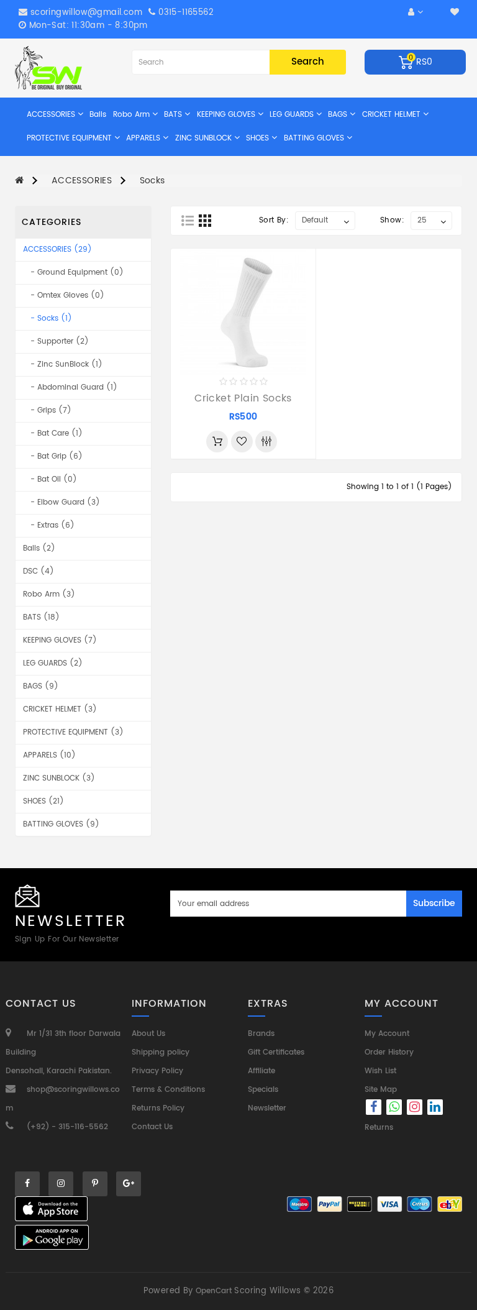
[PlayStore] (52, 1237)
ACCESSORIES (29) (57, 249)
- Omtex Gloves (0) (63, 295)
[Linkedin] (435, 1109)
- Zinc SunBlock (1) (62, 364)
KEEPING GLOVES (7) (60, 640)
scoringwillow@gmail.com (86, 12)
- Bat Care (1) (53, 433)
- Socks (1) (47, 318)
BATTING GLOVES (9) (61, 824)
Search (307, 62)
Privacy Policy (157, 1071)
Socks (152, 180)
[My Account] (415, 13)
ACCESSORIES (52, 115)
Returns (379, 1128)
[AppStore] (51, 1208)
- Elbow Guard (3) (61, 502)
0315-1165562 (185, 12)
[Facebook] (374, 1109)
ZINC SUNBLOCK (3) (59, 778)
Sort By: (274, 220)
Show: (392, 220)
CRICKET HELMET (392, 115)
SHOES (258, 138)
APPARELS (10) (49, 755)
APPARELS (144, 138)
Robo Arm (132, 115)
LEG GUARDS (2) (53, 663)
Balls (97, 115)
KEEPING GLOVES (227, 115)
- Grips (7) (47, 410)
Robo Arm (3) (49, 594)
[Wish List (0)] (454, 13)
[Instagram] (416, 1109)
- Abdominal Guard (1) (70, 387)
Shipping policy (160, 1052)
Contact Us (152, 1127)
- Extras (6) (49, 525)
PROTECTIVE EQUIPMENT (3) (73, 732)
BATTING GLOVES (315, 138)
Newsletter (267, 1108)
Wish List (380, 1071)
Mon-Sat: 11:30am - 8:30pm (86, 25)
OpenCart (214, 1291)
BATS (174, 115)
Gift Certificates (276, 1052)
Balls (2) (39, 548)
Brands (261, 1034)
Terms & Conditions (168, 1090)
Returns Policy (158, 1108)
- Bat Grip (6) (53, 456)
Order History (389, 1052)
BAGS (339, 115)
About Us (148, 1034)
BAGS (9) (40, 686)
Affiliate (261, 1071)
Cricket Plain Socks (243, 398)
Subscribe (434, 903)
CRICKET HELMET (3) (60, 709)
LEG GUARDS (293, 115)
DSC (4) (38, 571)
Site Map (381, 1090)
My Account (387, 1034)
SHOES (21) (43, 801)
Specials (263, 1090)
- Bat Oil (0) (50, 479)
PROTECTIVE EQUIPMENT (70, 138)
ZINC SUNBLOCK (204, 138)
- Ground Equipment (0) (73, 272)
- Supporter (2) (56, 341)
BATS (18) (41, 617)
